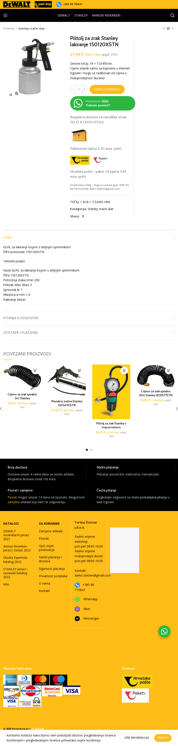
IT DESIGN (37, 728)
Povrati (44, 538)
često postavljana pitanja (149, 497)
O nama (44, 583)
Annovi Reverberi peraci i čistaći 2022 (17, 548)
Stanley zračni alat (31, 28)
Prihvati (162, 737)
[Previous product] (164, 28)
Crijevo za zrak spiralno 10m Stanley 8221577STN (155, 393)
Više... (7, 584)
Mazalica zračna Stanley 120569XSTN (66, 403)
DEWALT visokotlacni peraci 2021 (16, 535)
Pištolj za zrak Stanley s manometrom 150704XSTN (111, 427)
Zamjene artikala (51, 531)
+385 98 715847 (72, 4)
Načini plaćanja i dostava (50, 559)
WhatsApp (90, 599)
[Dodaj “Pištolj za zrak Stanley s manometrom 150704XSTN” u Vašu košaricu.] (124, 370)
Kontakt (44, 591)
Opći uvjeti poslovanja (46, 548)
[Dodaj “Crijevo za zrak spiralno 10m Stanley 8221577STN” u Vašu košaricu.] (169, 370)
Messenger (91, 618)
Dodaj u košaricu (107, 89)
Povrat (12, 497)
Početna (9, 28)
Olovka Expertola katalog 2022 (15, 559)
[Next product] (172, 28)
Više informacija (136, 737)
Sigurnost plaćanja (52, 569)
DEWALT (64, 15)
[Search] (172, 15)
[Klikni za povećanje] (11, 94)
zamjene (14, 502)
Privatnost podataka (53, 576)
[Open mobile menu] (5, 15)
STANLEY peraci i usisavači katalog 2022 (15, 573)
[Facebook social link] (83, 216)
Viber (86, 609)
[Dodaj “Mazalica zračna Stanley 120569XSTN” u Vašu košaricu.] (80, 370)
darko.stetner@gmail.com (93, 575)
